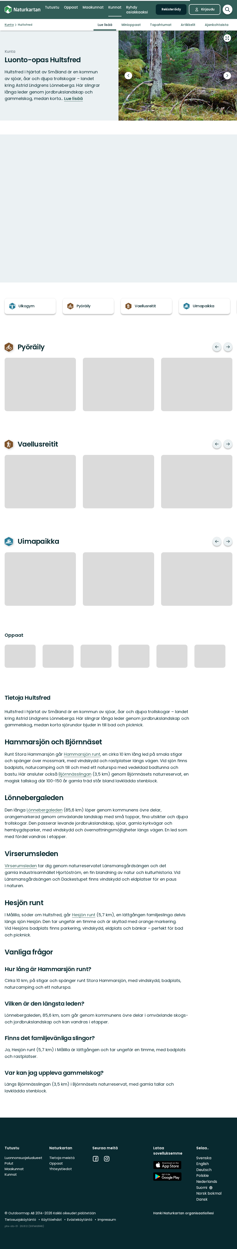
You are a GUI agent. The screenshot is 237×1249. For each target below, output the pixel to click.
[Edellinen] (216, 346)
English (202, 1163)
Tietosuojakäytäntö (21, 1219)
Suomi (202, 1187)
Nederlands (206, 1181)
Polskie (202, 1175)
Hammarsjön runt (82, 754)
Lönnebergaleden (44, 810)
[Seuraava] (228, 346)
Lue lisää (73, 98)
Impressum (107, 1219)
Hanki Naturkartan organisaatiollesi (183, 1213)
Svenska (203, 1158)
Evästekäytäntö (80, 1219)
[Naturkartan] (22, 9)
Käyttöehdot (52, 1219)
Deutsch (204, 1169)
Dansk (202, 1199)
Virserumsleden (21, 866)
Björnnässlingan (75, 774)
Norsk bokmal (208, 1193)
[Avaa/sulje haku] (227, 9)
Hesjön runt (83, 915)
